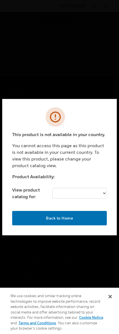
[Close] (110, 296)
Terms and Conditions (37, 323)
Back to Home (59, 218)
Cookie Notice (91, 317)
